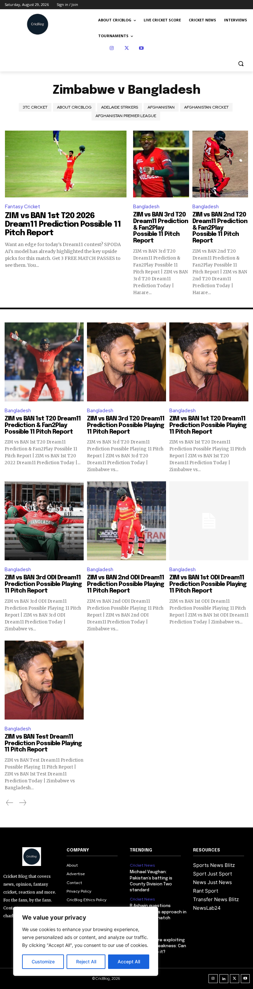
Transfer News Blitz (216, 899)
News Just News (212, 882)
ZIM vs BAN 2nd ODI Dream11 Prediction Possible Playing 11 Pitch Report (125, 584)
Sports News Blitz (214, 865)
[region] (85, 941)
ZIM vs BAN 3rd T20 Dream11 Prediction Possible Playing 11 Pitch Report (125, 425)
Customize (43, 961)
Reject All (86, 961)
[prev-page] (10, 803)
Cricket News (142, 865)
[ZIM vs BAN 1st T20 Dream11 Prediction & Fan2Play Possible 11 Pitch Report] (44, 361)
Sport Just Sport (212, 874)
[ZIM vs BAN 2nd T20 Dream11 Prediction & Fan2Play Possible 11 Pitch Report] (220, 164)
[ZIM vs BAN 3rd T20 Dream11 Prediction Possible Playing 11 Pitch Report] (126, 361)
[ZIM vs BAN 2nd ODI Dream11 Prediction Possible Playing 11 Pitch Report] (126, 520)
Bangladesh (146, 206)
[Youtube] (141, 48)
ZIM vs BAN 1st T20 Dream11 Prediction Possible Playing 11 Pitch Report (207, 425)
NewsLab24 (207, 908)
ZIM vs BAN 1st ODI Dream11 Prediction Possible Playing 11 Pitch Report (207, 584)
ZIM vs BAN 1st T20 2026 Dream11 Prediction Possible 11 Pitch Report (63, 225)
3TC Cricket (35, 107)
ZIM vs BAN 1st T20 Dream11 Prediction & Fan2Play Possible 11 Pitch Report (43, 425)
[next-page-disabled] (22, 803)
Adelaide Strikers (119, 107)
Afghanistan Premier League (126, 115)
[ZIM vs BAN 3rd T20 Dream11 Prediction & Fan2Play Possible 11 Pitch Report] (161, 164)
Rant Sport (205, 891)
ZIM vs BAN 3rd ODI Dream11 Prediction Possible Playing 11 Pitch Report (43, 584)
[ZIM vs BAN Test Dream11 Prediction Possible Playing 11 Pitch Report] (44, 680)
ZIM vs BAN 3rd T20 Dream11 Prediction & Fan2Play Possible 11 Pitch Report (160, 228)
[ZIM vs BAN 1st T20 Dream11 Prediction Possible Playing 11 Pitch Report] (208, 361)
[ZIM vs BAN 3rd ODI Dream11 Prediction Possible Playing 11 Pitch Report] (44, 520)
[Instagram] (112, 48)
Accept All (129, 961)
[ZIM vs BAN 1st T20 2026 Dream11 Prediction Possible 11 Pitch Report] (65, 164)
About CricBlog (74, 107)
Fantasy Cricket (22, 206)
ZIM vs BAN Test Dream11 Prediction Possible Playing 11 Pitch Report (43, 743)
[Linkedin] (224, 978)
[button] (240, 63)
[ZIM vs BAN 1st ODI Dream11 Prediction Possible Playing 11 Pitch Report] (208, 520)
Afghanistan (161, 107)
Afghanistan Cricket (206, 107)
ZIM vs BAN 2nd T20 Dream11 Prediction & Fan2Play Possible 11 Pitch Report (219, 228)
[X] (126, 48)
